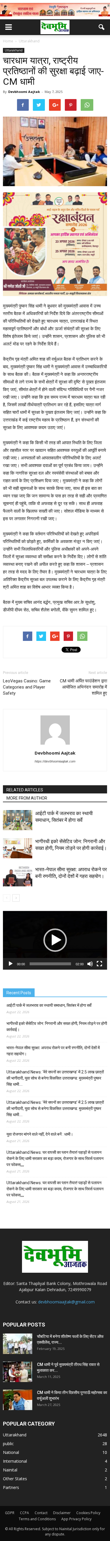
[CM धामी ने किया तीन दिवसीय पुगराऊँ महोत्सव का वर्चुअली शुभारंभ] (17, 1400)
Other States (15, 1478)
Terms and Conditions (37, 1518)
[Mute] (90, 964)
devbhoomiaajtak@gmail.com (66, 1302)
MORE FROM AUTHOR (26, 798)
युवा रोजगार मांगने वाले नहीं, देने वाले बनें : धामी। (39, 1134)
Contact (41, 1512)
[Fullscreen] (99, 964)
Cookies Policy (88, 1512)
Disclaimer (62, 1512)
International (15, 1461)
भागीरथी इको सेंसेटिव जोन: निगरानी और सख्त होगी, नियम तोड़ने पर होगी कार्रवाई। (56, 1026)
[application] (55, 940)
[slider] (50, 963)
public (8, 1443)
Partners (11, 1487)
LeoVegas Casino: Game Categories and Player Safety (27, 687)
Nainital (10, 1470)
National (11, 1452)
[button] (102, 27)
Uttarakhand (14, 50)
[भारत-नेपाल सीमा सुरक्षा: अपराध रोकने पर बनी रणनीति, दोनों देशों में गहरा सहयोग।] (17, 876)
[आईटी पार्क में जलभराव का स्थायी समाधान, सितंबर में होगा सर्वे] (17, 820)
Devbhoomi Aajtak (24, 91)
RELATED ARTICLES (24, 790)
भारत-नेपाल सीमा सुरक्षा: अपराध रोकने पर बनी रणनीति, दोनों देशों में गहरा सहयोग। (53, 1050)
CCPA (24, 1512)
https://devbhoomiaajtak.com (55, 761)
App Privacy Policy (76, 1518)
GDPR (9, 1512)
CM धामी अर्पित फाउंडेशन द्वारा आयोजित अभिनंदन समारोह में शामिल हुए (83, 687)
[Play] (10, 964)
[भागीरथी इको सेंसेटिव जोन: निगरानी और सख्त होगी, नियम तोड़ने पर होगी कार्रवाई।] (17, 848)
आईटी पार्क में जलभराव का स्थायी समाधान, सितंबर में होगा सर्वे (49, 1005)
